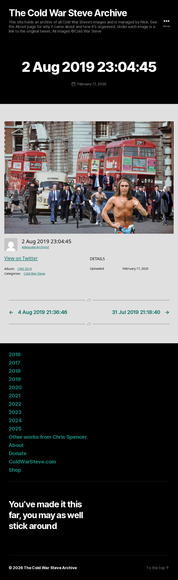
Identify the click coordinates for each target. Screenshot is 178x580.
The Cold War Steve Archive (68, 13)
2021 (14, 396)
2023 (15, 412)
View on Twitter (21, 258)
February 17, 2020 (91, 84)
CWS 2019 (25, 269)
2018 (15, 371)
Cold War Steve (34, 274)
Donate (17, 453)
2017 (14, 363)
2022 (15, 404)
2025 (15, 429)
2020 (15, 387)
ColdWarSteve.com (32, 461)
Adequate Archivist (35, 247)
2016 (15, 354)
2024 (15, 420)
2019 (15, 379)
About (16, 445)
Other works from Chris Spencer (48, 437)
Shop (15, 470)
